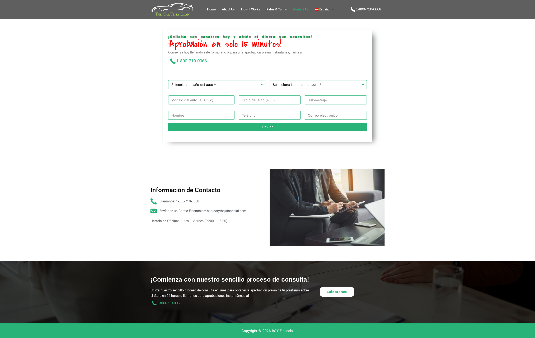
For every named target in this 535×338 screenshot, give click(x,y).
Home (211, 9)
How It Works (250, 9)
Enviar (267, 127)
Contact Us (301, 9)
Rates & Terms (276, 9)
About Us (228, 9)
